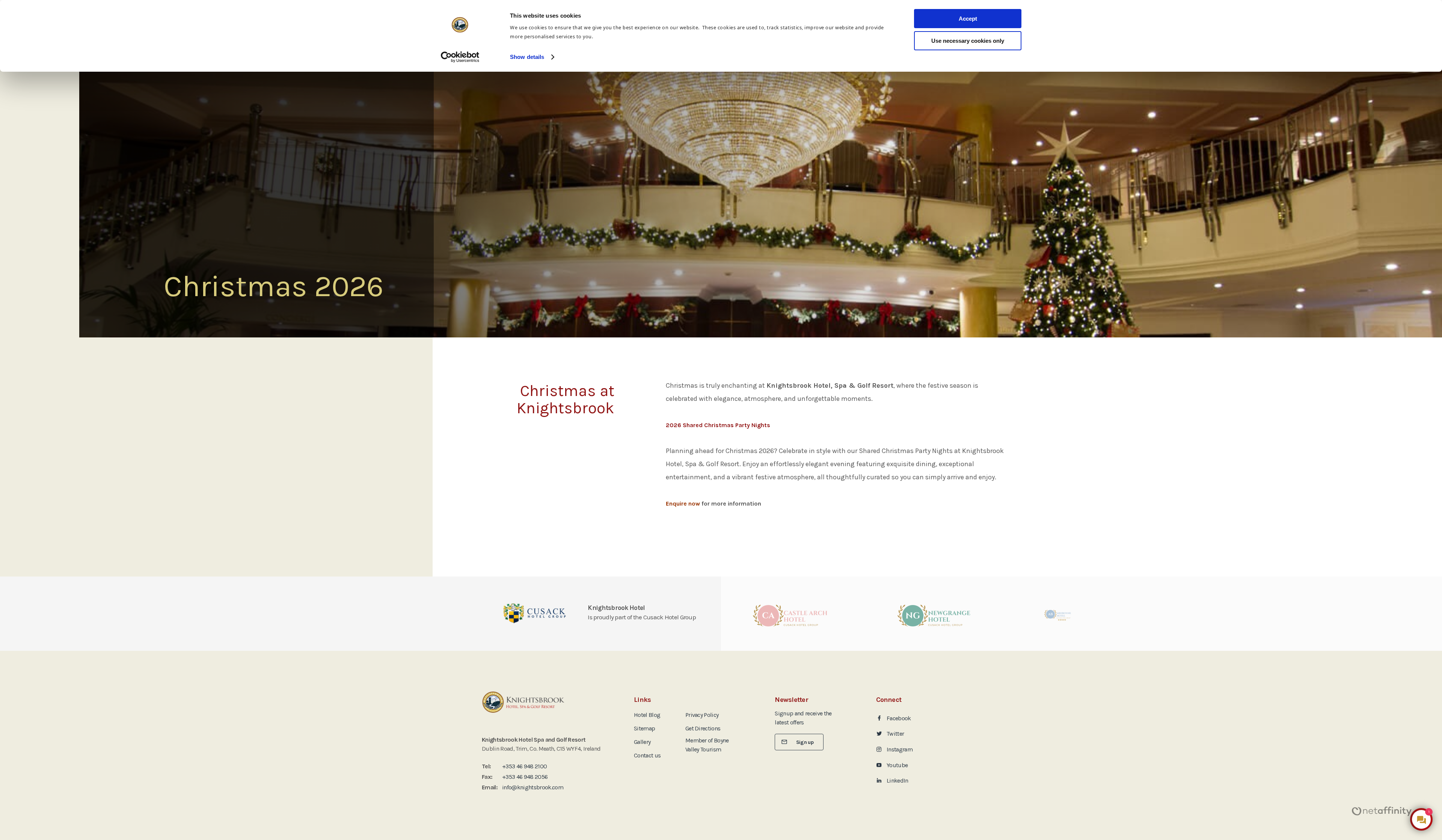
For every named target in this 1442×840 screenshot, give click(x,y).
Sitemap (644, 728)
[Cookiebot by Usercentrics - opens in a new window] (460, 57)
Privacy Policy (702, 714)
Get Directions (703, 728)
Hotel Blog (647, 714)
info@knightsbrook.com (532, 787)
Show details (527, 57)
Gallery (642, 741)
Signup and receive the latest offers (803, 718)
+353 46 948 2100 (524, 766)
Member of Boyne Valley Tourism (707, 745)
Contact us (647, 755)
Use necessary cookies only (967, 41)
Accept (968, 18)
